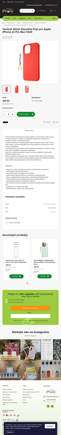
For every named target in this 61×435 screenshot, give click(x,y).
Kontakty (25, 402)
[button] (27, 283)
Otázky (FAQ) (6, 397)
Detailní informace (7, 108)
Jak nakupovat (6, 394)
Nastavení (10, 432)
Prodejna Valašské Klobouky (35, 5)
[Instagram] (52, 406)
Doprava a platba (19, 2)
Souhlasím (50, 426)
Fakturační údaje (27, 397)
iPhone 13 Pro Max (14, 222)
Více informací (26, 428)
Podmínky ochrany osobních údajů (9, 403)
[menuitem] (8, 18)
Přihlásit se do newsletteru (30, 308)
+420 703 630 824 (51, 399)
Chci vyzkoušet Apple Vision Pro (31, 392)
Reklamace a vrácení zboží (9, 392)
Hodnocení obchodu (28, 389)
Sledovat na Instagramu (31, 335)
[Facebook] (48, 406)
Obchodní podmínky (7, 400)
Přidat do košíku (23, 114)
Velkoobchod (10, 2)
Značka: (7, 38)
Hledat (32, 10)
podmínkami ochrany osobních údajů (38, 320)
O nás (3, 2)
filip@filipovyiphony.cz (52, 396)
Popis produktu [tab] (29, 130)
